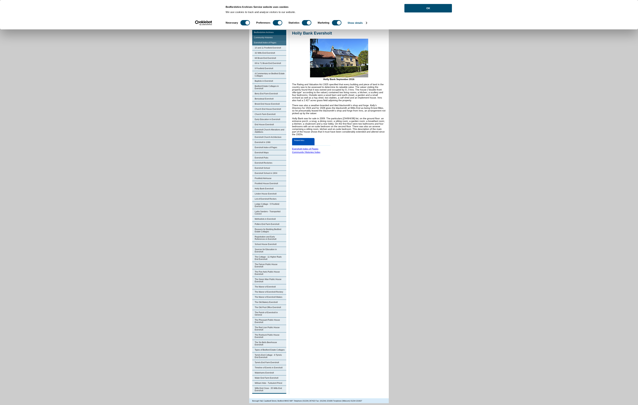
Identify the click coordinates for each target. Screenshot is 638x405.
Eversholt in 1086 (262, 142)
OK (428, 8)
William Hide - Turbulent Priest (268, 383)
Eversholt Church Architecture (268, 137)
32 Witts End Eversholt (265, 53)
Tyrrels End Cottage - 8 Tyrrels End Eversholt (268, 356)
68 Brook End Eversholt (265, 58)
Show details (355, 22)
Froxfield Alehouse (263, 178)
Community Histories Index (306, 152)
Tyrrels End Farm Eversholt (267, 362)
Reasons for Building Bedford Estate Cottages (268, 230)
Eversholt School (262, 168)
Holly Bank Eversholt (264, 188)
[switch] (277, 22)
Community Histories (263, 37)
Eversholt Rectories (263, 163)
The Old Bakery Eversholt (266, 302)
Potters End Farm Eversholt (267, 224)
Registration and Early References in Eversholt (265, 238)
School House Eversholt (265, 244)
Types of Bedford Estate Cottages (270, 350)
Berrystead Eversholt (264, 99)
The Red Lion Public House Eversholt (267, 328)
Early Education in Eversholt (267, 119)
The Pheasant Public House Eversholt (267, 321)
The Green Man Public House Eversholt (268, 280)
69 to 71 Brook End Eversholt (268, 63)
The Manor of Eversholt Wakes (268, 297)
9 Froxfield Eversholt (264, 68)
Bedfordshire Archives (264, 32)
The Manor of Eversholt (265, 287)
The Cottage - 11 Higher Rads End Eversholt (268, 258)
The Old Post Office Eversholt (268, 307)
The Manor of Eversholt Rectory (269, 292)
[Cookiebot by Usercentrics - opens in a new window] (203, 22)
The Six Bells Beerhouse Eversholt (266, 343)
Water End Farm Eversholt (266, 378)
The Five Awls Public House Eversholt (267, 273)
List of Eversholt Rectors (265, 199)
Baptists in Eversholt (264, 81)
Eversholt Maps (262, 152)
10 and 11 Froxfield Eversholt (268, 48)
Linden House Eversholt (265, 194)
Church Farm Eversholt (265, 114)
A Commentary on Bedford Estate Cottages (270, 74)
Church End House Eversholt (268, 109)
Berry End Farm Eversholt (266, 93)
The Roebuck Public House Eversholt (267, 336)
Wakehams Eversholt (264, 373)
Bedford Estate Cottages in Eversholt (267, 87)
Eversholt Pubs (261, 158)
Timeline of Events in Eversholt (268, 367)
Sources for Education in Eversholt (266, 250)
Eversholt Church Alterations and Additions (269, 131)
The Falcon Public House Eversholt (266, 265)
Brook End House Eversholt (267, 104)
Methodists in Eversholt (265, 219)
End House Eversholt (264, 124)
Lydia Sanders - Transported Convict (267, 212)
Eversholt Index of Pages (265, 43)
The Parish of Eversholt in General (266, 313)
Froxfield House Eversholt (266, 183)
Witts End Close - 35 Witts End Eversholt (268, 389)
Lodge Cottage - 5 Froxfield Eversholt (267, 205)
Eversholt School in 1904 (266, 173)
